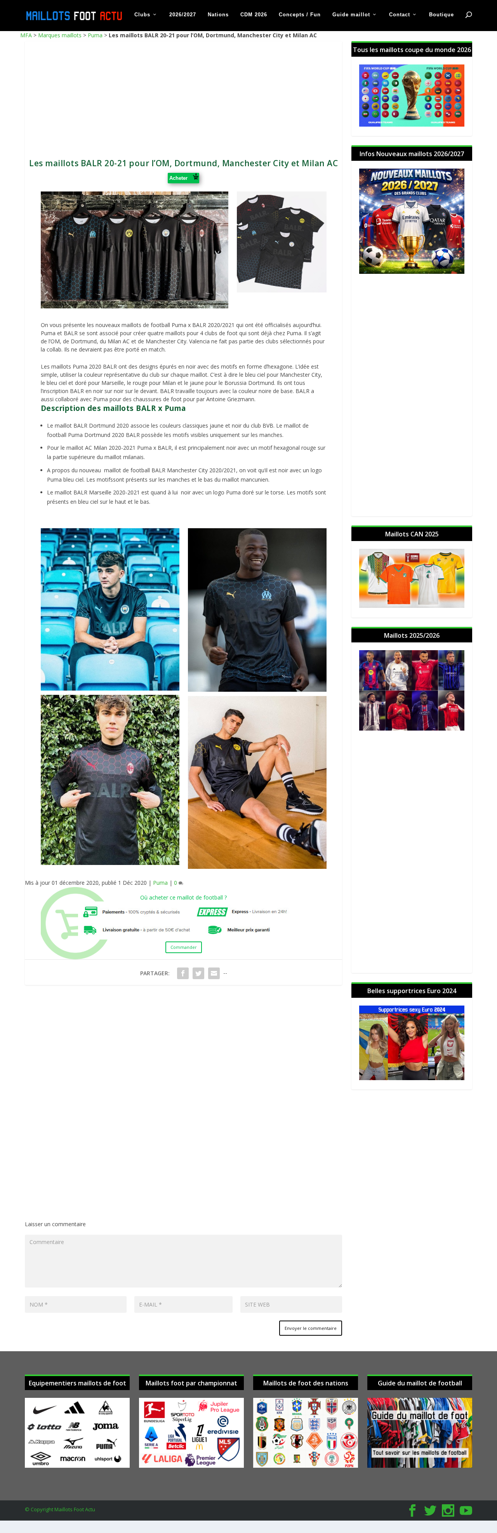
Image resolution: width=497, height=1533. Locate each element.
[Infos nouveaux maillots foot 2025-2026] (411, 728)
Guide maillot (351, 14)
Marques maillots (60, 35)
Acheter (180, 178)
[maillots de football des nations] (305, 1465)
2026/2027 (182, 14)
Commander (183, 947)
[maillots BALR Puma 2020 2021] (134, 306)
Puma (95, 35)
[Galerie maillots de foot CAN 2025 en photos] (411, 605)
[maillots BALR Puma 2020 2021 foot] (282, 290)
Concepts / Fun (300, 14)
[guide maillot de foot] (419, 1465)
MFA (26, 35)
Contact (399, 14)
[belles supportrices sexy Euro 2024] (411, 1078)
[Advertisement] (183, 95)
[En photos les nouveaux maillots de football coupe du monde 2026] (411, 124)
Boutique (441, 14)
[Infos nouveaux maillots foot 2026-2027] (411, 271)
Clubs (142, 14)
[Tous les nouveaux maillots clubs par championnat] (191, 1465)
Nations (218, 14)
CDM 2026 (253, 14)
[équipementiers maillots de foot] (77, 1465)
